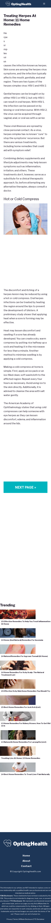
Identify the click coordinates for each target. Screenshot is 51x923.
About (26, 860)
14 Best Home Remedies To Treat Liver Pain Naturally (25, 774)
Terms (15, 919)
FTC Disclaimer (39, 919)
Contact (26, 866)
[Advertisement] (27, 44)
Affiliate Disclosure (26, 919)
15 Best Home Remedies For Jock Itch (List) (21, 707)
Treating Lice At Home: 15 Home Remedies (20, 758)
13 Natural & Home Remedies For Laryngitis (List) (23, 742)
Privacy (9, 919)
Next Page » (25, 487)
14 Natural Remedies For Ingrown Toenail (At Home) (24, 656)
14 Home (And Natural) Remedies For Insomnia (22, 640)
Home (26, 855)
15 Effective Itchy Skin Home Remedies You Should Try (25, 691)
